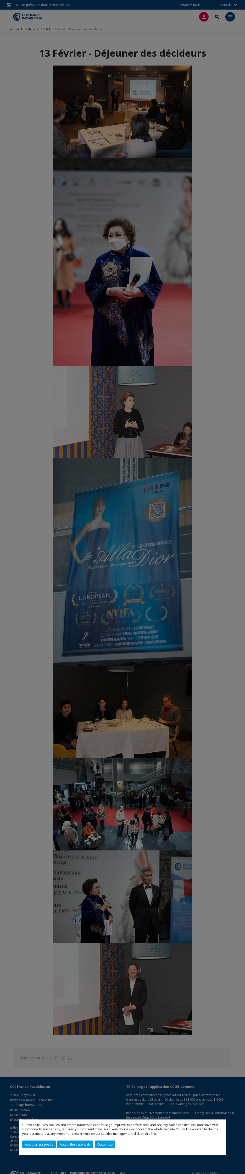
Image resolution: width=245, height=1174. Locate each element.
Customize (105, 1144)
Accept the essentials (75, 1144)
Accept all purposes (39, 1144)
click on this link (145, 1133)
